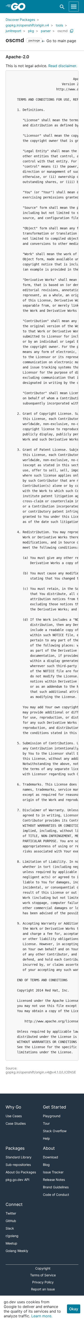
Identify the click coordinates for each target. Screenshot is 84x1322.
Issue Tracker (53, 1172)
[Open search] (62, 6)
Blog (46, 1165)
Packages (15, 1148)
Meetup (11, 1243)
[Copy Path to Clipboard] (72, 31)
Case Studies (16, 1123)
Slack (10, 1228)
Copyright (42, 1268)
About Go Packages (21, 1172)
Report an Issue (43, 1289)
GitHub (11, 1221)
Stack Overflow (54, 1131)
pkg (31, 31)
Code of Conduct (56, 1195)
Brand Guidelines (56, 1187)
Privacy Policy (43, 1282)
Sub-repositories (18, 1165)
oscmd (62, 31)
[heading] (20, 6)
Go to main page (60, 40)
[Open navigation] (73, 6)
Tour (46, 1123)
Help (46, 1138)
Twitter (11, 1213)
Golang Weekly (17, 1251)
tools (59, 25)
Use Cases (14, 1116)
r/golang (12, 1236)
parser (46, 31)
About (49, 1148)
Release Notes (54, 1180)
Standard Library (19, 1157)
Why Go (13, 1107)
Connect (14, 1204)
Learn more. (41, 1316)
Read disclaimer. (62, 65)
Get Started (54, 1107)
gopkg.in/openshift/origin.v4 (27, 25)
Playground (51, 1116)
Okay (73, 1309)
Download (50, 1157)
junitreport (13, 31)
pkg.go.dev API (17, 1180)
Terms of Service (43, 1275)
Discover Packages (20, 20)
